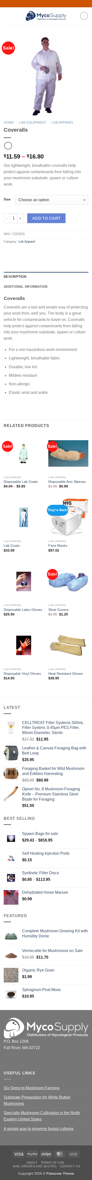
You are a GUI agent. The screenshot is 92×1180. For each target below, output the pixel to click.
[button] (7, 16)
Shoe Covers (58, 610)
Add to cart (46, 218)
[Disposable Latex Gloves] (24, 581)
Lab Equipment (33, 122)
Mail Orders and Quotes (34, 1166)
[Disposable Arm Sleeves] (68, 453)
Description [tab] (15, 276)
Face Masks (57, 545)
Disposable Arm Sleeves (67, 482)
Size (7, 199)
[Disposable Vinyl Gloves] (24, 645)
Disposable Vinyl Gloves (22, 673)
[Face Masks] (68, 517)
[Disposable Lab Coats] (24, 453)
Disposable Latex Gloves (23, 610)
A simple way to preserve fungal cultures (39, 1129)
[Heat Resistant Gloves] (68, 645)
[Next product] (8, 145)
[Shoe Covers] (68, 581)
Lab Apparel (63, 122)
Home (9, 122)
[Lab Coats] (24, 517)
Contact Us (70, 1166)
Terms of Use (52, 1162)
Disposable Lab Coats (21, 482)
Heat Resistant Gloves (65, 673)
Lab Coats (12, 545)
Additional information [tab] (26, 286)
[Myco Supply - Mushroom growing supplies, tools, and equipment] (46, 16)
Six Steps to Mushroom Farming (31, 1088)
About (31, 1162)
